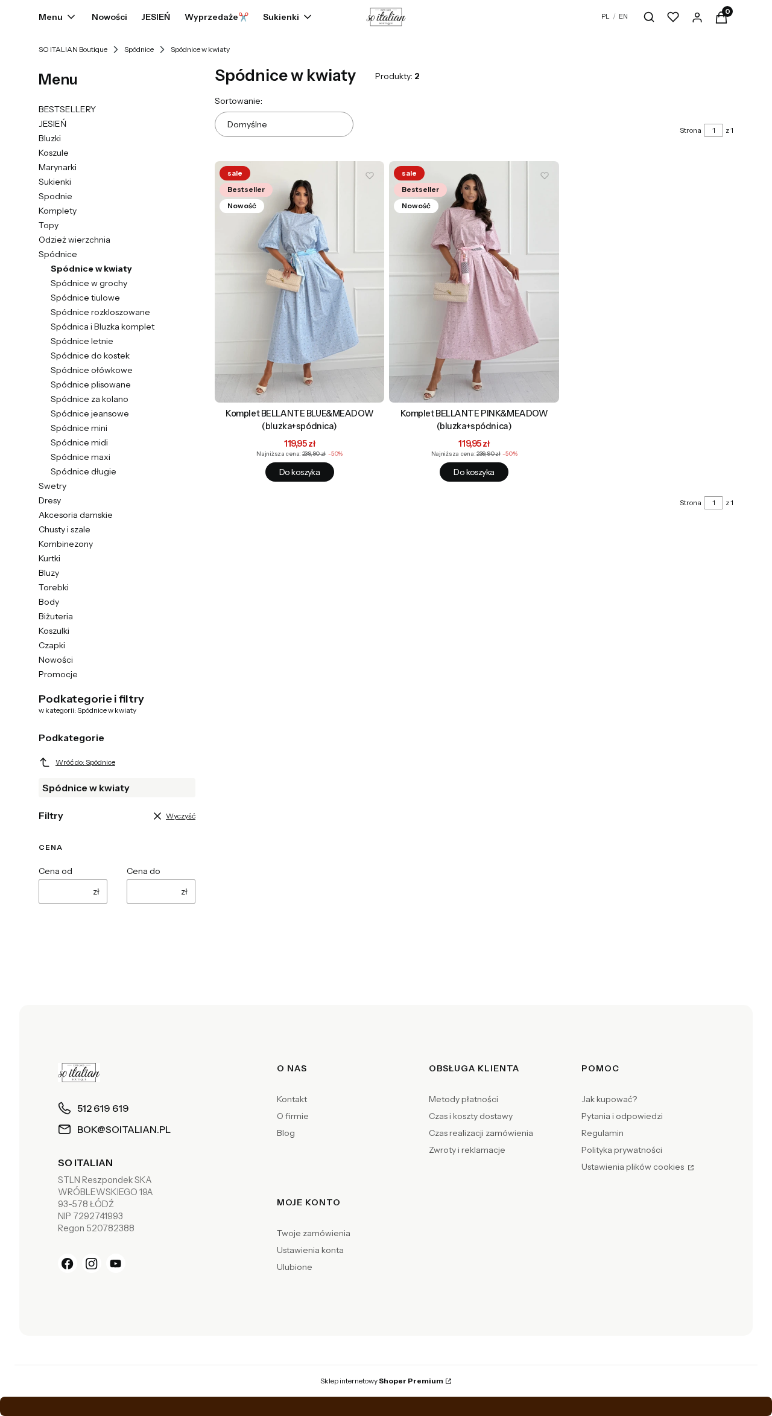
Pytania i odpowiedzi (622, 1116)
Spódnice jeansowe (90, 413)
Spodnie (55, 196)
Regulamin (602, 1132)
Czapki (52, 645)
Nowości (56, 659)
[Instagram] (91, 1263)
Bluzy (49, 572)
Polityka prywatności (621, 1149)
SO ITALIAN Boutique (73, 49)
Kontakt (292, 1099)
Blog (286, 1132)
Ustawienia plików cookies (633, 1166)
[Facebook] (67, 1263)
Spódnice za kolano (89, 399)
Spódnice (139, 49)
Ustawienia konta (310, 1250)
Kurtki (49, 558)
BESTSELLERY (67, 109)
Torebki (54, 587)
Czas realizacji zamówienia (481, 1132)
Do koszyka (299, 472)
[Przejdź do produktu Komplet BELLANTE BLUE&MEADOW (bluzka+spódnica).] (299, 282)
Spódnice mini (79, 428)
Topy (49, 225)
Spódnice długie (83, 471)
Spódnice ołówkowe (92, 370)
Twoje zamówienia (313, 1233)
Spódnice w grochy (89, 283)
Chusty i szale (64, 529)
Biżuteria (56, 616)
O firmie (293, 1116)
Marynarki (58, 167)
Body (49, 601)
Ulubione (294, 1266)
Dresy (50, 500)
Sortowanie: (238, 100)
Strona (690, 130)
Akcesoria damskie (76, 514)
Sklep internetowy (381, 1380)
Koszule (54, 152)
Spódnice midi (79, 442)
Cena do (143, 871)
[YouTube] (115, 1263)
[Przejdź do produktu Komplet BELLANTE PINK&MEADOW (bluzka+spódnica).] (473, 282)
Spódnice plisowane (91, 384)
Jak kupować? (609, 1099)
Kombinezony (66, 543)
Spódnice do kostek (90, 355)
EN (623, 16)
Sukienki (55, 181)
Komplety (58, 210)
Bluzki (50, 138)
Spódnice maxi (80, 456)
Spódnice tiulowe (85, 297)
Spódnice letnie (82, 341)
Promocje (58, 674)
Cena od (55, 871)
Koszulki (54, 630)
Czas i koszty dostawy (471, 1116)
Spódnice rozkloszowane (100, 312)
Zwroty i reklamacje (467, 1149)
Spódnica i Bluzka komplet (102, 326)
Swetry (52, 485)
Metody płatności (463, 1099)
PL (605, 16)
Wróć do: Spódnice (85, 762)
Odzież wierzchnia (74, 239)
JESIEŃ (52, 123)
